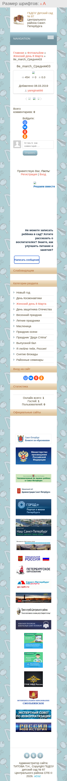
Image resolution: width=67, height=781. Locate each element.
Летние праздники (28, 320)
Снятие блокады (27, 354)
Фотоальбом (35, 52)
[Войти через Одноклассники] (25, 136)
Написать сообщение (26, 259)
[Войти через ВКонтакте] (25, 127)
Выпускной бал (26, 343)
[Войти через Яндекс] (25, 131)
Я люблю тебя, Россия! (31, 348)
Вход (43, 174)
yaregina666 (35, 90)
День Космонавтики (29, 298)
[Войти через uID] (25, 122)
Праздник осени (26, 331)
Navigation (21, 38)
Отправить (30, 153)
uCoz (37, 776)
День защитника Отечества (34, 309)
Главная (18, 52)
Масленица (23, 326)
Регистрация (29, 174)
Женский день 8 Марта (28, 56)
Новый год (23, 292)
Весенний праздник (29, 315)
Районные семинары (29, 359)
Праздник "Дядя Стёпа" (31, 337)
